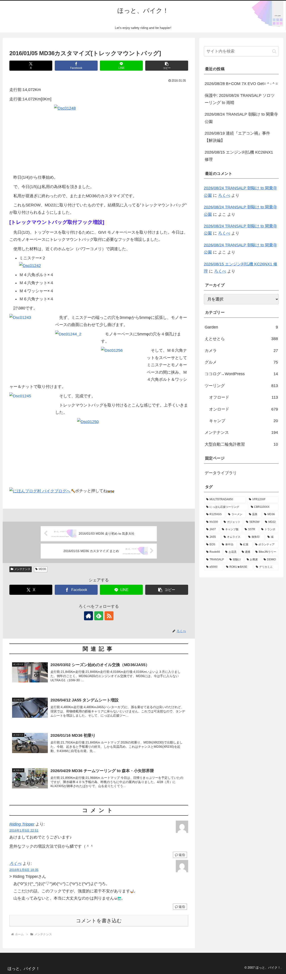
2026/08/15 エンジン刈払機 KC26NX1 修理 (239, 156)
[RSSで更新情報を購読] (109, 615)
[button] (166, 66)
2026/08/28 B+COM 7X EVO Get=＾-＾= (241, 83)
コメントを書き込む (99, 920)
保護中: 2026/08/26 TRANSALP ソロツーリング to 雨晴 (240, 99)
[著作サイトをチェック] (88, 615)
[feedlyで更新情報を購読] (98, 615)
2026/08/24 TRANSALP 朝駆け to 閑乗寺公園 (241, 118)
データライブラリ (221, 473)
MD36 (42, 569)
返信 (182, 855)
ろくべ (15, 863)
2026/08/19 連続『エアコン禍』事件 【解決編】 (237, 137)
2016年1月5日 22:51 (23, 830)
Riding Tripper (21, 824)
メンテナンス (22, 569)
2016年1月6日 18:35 (23, 870)
